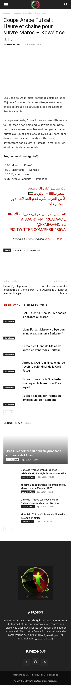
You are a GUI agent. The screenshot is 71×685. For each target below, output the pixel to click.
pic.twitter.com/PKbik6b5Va (37, 229)
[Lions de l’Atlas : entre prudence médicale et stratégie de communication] (10, 473)
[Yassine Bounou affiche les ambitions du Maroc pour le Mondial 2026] (10, 488)
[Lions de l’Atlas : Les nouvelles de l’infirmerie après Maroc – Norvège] (10, 503)
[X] (44, 662)
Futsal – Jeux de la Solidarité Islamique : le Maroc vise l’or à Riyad (42, 383)
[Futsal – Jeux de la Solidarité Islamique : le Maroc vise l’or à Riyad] (12, 383)
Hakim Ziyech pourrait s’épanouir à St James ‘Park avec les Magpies (19, 290)
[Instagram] (35, 661)
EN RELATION (11, 305)
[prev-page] (5, 412)
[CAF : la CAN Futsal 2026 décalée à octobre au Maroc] (12, 317)
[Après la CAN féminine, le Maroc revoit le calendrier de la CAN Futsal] (12, 367)
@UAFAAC (54, 219)
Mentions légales (21, 674)
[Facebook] (26, 662)
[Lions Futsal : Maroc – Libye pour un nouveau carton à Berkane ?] (12, 333)
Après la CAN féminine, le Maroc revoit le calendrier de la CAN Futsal (43, 366)
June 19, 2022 (53, 239)
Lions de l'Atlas (14, 44)
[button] (5, 4)
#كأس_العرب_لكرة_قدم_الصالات (38, 214)
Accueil (6, 12)
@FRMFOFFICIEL (51, 224)
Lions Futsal (41, 12)
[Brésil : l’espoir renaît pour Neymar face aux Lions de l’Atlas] (35, 446)
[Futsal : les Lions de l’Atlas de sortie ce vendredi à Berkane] (12, 350)
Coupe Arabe (19, 250)
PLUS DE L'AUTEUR (35, 305)
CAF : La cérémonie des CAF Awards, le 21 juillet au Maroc (52, 290)
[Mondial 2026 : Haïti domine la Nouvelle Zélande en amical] (10, 518)
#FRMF (39, 219)
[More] (63, 265)
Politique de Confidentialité (45, 674)
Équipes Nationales (23, 12)
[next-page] (11, 412)
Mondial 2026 (12, 460)
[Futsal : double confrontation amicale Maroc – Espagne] (12, 400)
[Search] (66, 4)
